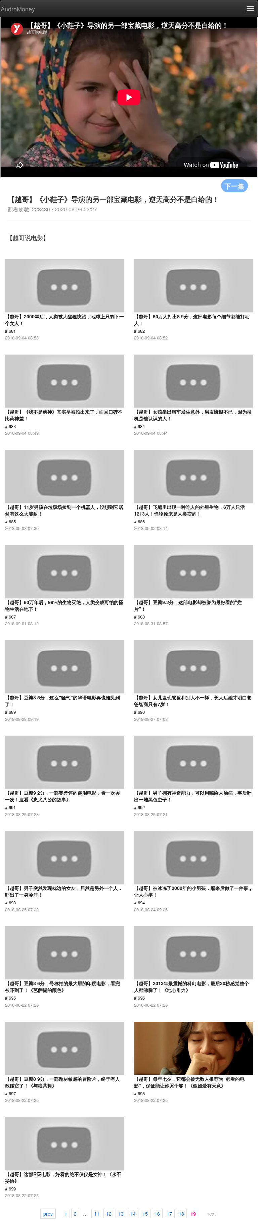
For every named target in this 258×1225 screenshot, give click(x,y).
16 (157, 1213)
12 (109, 1213)
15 (145, 1213)
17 (169, 1213)
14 (133, 1213)
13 (121, 1213)
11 (96, 1213)
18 (181, 1213)
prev (48, 1213)
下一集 (234, 186)
